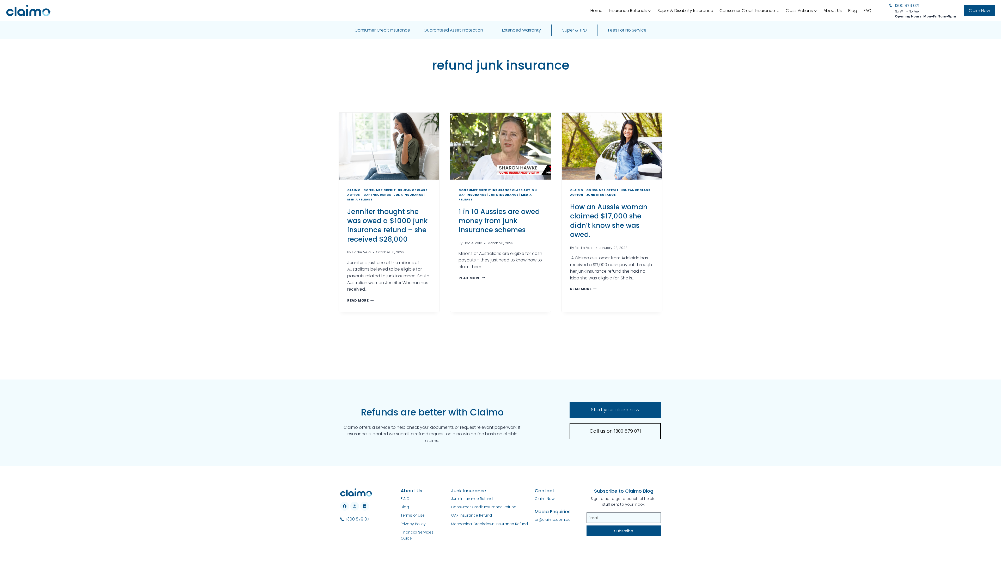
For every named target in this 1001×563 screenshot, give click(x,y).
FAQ (867, 11)
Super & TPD (574, 30)
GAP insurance (377, 195)
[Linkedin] (364, 506)
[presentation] (389, 146)
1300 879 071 (907, 6)
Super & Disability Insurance (685, 11)
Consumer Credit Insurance (382, 30)
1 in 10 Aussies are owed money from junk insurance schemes (499, 221)
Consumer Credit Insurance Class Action (498, 190)
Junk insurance (408, 195)
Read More (360, 300)
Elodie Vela (361, 252)
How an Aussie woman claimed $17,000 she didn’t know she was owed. (609, 220)
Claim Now (979, 11)
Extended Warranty (521, 30)
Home (596, 11)
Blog (852, 11)
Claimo (354, 190)
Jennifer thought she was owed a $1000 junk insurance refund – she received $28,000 (387, 225)
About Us (832, 11)
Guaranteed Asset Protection (453, 30)
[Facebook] (344, 506)
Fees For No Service (627, 30)
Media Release (359, 199)
